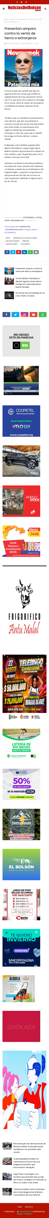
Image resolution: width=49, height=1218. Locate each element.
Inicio (6, 19)
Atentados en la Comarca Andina (25, 238)
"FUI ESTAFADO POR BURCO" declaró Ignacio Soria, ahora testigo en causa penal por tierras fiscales (28, 282)
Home (20, 1207)
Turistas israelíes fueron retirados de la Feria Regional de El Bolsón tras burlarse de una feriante (29, 1192)
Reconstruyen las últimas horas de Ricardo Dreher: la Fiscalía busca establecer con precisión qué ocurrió (29, 1147)
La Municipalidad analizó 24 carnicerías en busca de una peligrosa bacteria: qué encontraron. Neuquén (26, 1163)
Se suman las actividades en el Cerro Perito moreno (29, 294)
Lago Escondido (11, 244)
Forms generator (12, 226)
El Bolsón (25, 241)
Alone (12, 19)
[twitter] (21, 2)
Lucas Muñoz (25, 244)
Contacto (29, 1207)
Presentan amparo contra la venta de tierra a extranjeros (28, 270)
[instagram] (26, 2)
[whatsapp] (42, 314)
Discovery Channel (12, 241)
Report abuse (31, 229)
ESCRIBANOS (10, 232)
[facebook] (17, 2)
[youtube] (33, 314)
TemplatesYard (25, 1211)
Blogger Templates (24, 1214)
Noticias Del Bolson (13, 43)
